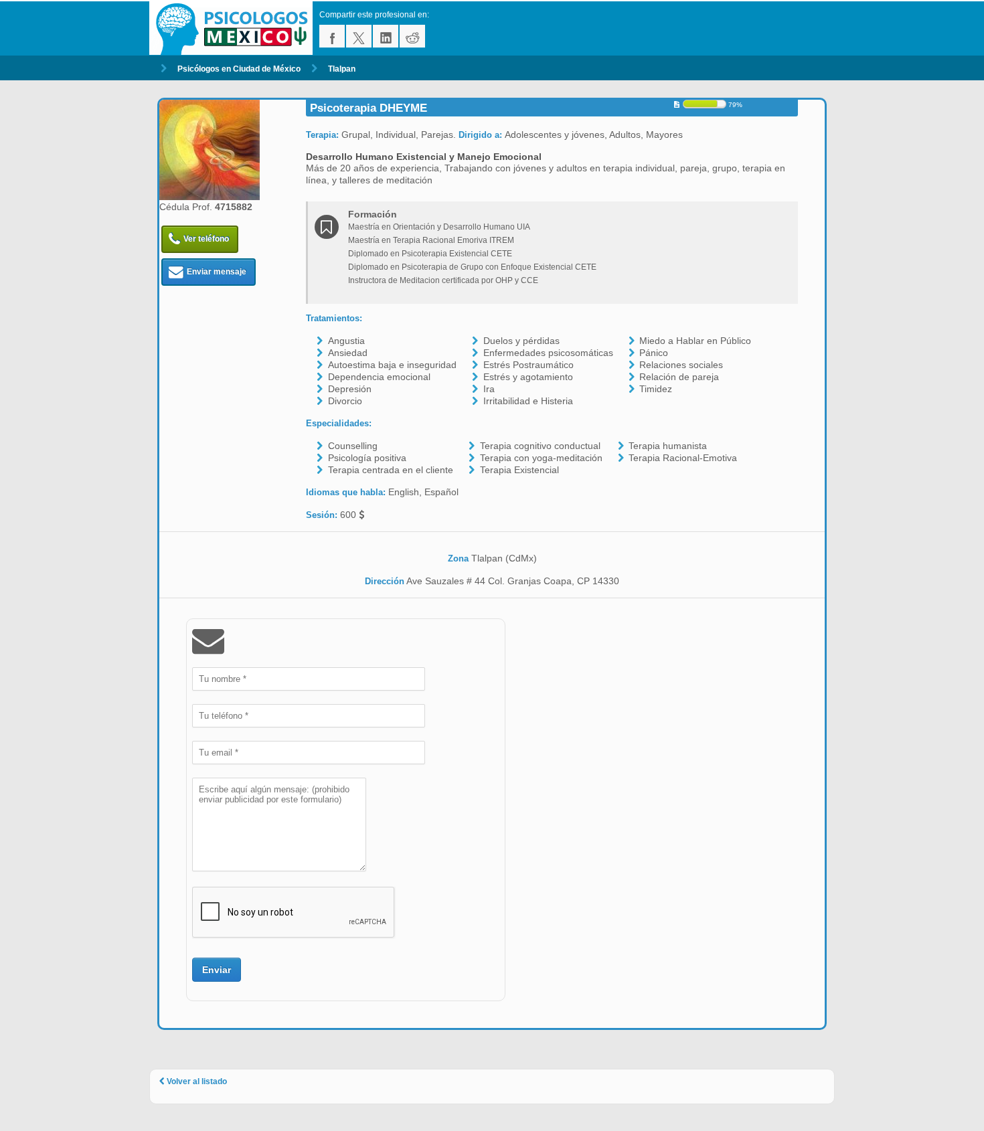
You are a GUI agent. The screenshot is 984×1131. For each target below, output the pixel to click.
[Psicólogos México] (234, 28)
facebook (332, 36)
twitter (359, 36)
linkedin (385, 36)
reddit (412, 36)
